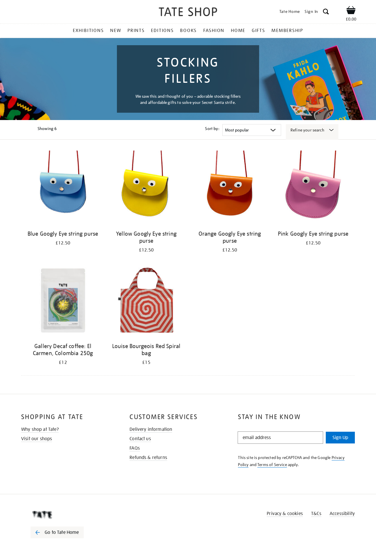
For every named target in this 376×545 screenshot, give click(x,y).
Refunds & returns (148, 457)
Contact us (140, 439)
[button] (325, 12)
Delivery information (151, 429)
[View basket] (351, 11)
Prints (136, 30)
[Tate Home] (68, 515)
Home (238, 30)
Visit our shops (36, 439)
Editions (162, 30)
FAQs (135, 448)
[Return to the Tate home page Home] (188, 12)
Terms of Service (272, 464)
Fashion (213, 30)
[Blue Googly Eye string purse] (63, 189)
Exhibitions (88, 30)
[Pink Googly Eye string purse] (313, 189)
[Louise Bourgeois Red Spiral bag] (146, 301)
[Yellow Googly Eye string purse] (146, 189)
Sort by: (212, 128)
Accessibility (342, 514)
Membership (287, 30)
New (115, 30)
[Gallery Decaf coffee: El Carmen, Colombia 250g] (63, 301)
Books (188, 30)
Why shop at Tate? (40, 429)
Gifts (258, 30)
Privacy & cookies (285, 514)
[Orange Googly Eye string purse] (229, 189)
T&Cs (316, 514)
